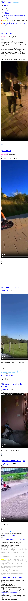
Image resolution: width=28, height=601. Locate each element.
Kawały (6, 12)
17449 (9, 535)
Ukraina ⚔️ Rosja (6, 20)
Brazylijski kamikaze (10, 287)
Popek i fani (7, 33)
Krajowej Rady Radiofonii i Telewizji (16, 539)
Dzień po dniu (13, 15)
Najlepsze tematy (21, 15)
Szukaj (5, 2)
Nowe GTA (6, 151)
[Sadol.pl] (3, 1)
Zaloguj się (3, 375)
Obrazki (6, 11)
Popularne (6, 13)
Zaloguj (9, 2)
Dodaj (2, 2)
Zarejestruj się (15, 2)
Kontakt (9, 577)
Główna (6, 5)
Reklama (15, 577)
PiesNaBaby (4, 37)
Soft (5, 8)
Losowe (6, 16)
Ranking (6, 18)
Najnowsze (6, 15)
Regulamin (3, 577)
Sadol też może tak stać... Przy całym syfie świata (14, 23)
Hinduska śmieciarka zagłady (14, 461)
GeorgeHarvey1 (5, 290)
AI (4, 9)
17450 (5, 535)
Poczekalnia (7, 6)
